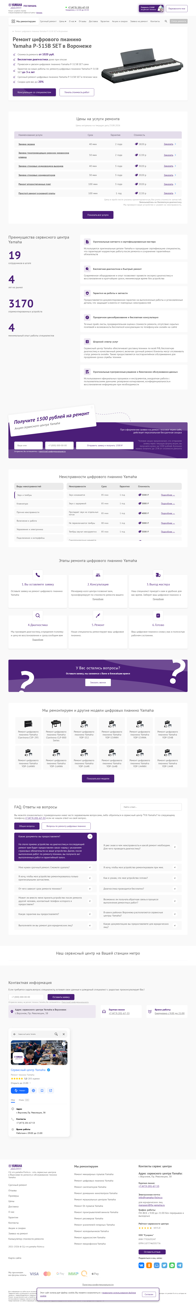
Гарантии (105, 21)
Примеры (13, 1195)
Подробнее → (168, 495)
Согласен (149, 1294)
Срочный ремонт (48, 21)
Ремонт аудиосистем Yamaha (90, 1237)
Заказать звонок (98, 682)
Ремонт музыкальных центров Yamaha (95, 1199)
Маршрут (22, 1090)
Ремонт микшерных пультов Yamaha (93, 1174)
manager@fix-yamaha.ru (152, 1205)
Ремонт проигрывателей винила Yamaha (96, 1212)
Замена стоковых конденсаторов (37, 175)
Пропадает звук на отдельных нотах (83, 513)
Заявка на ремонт (139, 21)
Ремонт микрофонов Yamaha (90, 1243)
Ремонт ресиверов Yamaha (88, 1218)
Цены (61, 21)
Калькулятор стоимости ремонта (26, 1238)
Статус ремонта (178, 21)
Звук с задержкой (77, 503)
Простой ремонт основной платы (37, 193)
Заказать (168, 143)
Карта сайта (14, 1258)
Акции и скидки (119, 21)
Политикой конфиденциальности (75, 1002)
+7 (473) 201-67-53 (78, 7)
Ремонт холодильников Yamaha (91, 1231)
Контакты (155, 21)
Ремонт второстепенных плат (35, 184)
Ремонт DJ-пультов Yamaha (88, 1205)
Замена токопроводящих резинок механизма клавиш (44, 155)
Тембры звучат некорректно (83, 531)
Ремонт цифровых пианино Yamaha (93, 1180)
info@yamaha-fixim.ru (150, 1197)
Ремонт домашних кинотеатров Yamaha (95, 1193)
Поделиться (141, 1265)
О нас (72, 21)
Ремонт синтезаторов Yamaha (90, 1186)
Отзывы (82, 21)
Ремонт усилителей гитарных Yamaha (94, 1224)
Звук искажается (77, 495)
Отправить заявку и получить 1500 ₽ (105, 445)
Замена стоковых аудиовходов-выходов (41, 166)
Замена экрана (27, 144)
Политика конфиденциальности (98, 1284)
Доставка (93, 21)
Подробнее (97, 599)
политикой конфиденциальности (52, 451)
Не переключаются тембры (82, 523)
